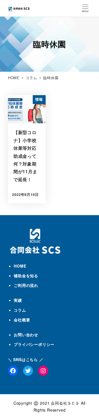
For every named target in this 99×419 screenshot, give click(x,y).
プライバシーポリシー (34, 344)
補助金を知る (26, 275)
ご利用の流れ (26, 285)
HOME (20, 266)
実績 (18, 300)
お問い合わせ (26, 334)
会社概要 (22, 319)
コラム (20, 310)
